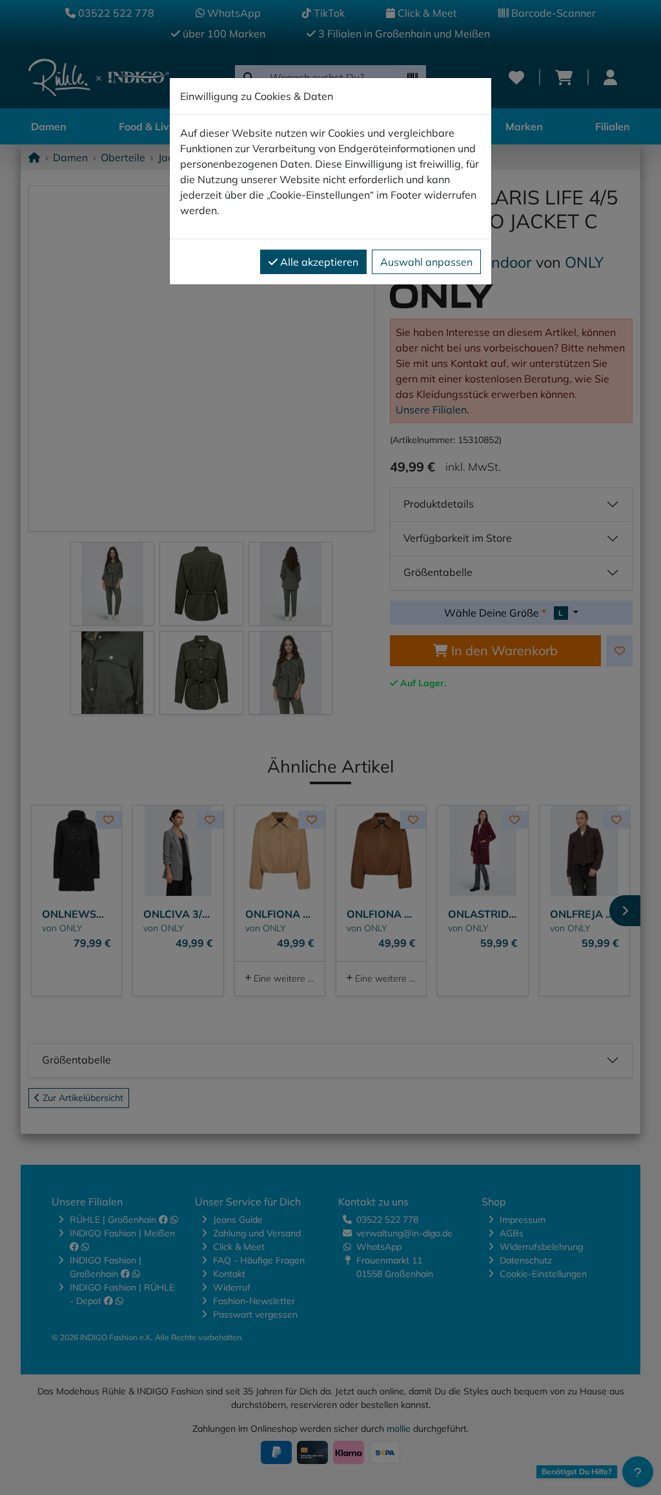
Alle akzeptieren (318, 261)
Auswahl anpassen (426, 261)
